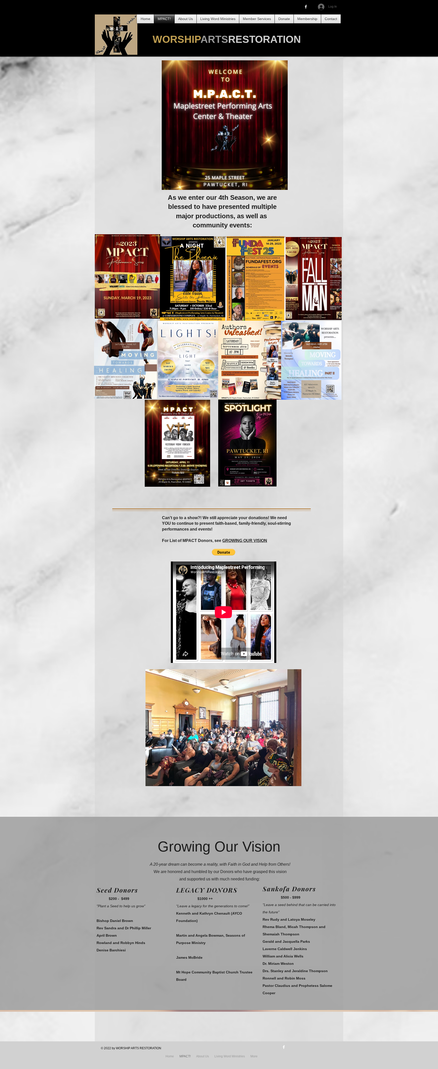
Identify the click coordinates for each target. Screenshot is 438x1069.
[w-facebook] (283, 1047)
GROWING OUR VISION (244, 540)
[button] (223, 552)
